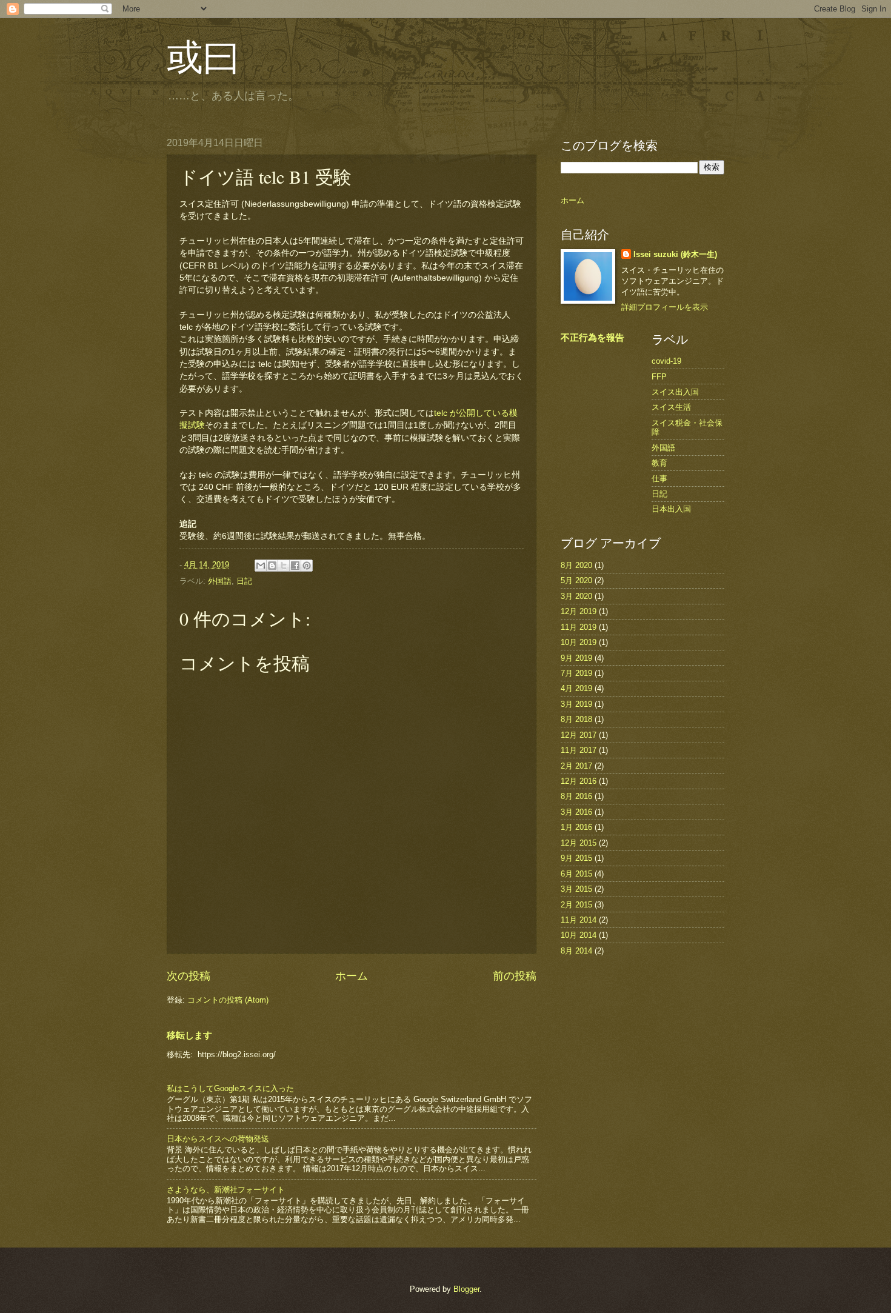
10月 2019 (578, 642)
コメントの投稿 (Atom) (228, 999)
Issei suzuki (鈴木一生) (675, 254)
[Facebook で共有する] (295, 566)
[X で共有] (284, 566)
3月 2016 (576, 812)
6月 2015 (576, 873)
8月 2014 (576, 950)
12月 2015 (578, 842)
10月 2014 (578, 935)
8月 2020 (576, 565)
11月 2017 (578, 750)
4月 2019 (576, 688)
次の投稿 (188, 976)
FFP (659, 376)
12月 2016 (578, 781)
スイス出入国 (675, 391)
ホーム (351, 976)
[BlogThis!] (272, 566)
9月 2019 (576, 658)
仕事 (659, 478)
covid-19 (666, 361)
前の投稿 (514, 976)
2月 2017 (576, 765)
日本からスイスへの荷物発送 (218, 1138)
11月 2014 (578, 919)
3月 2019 (576, 704)
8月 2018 (576, 719)
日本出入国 (671, 508)
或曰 (203, 56)
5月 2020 (576, 580)
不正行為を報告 (592, 337)
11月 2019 (578, 627)
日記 (244, 581)
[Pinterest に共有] (307, 566)
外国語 (220, 581)
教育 (659, 462)
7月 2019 (576, 673)
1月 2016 (576, 827)
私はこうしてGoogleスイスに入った (230, 1088)
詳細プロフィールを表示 (664, 307)
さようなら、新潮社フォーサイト (226, 1189)
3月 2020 (576, 596)
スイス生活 (671, 407)
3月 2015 (576, 889)
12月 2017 (578, 735)
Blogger (466, 1289)
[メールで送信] (261, 566)
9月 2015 (576, 858)
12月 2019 (578, 611)
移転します (189, 1035)
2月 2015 (576, 904)
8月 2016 (576, 796)
